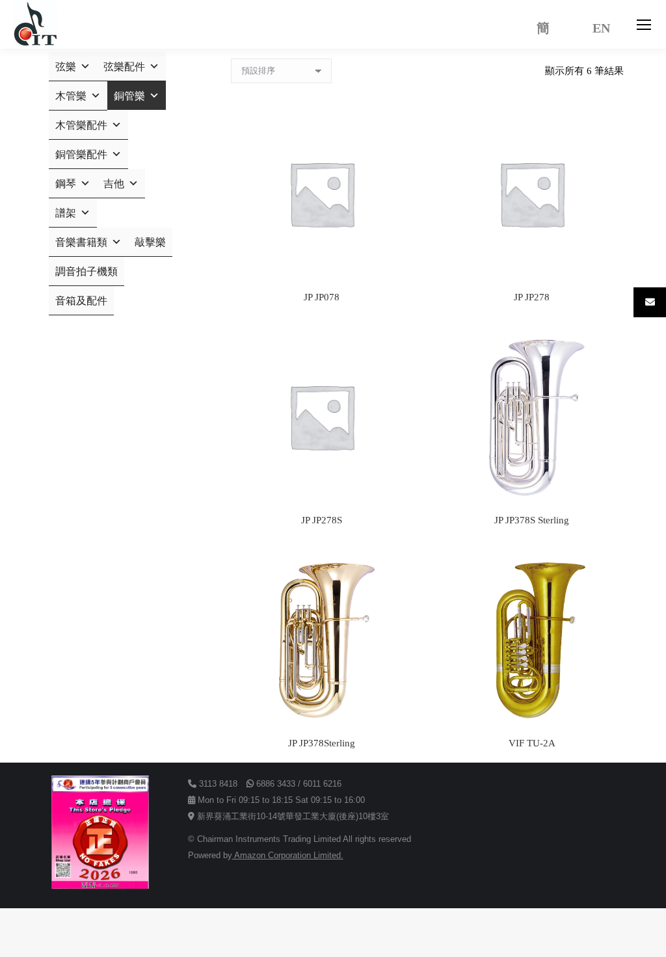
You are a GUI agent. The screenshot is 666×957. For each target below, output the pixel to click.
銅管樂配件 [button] (81, 154)
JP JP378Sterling (321, 743)
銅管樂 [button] (129, 95)
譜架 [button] (65, 212)
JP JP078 (322, 297)
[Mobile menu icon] (644, 25)
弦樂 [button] (65, 66)
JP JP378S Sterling (531, 520)
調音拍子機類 (86, 271)
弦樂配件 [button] (124, 66)
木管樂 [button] (71, 95)
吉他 (113, 183)
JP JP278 (532, 297)
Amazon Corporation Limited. (287, 855)
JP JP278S (321, 520)
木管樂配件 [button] (81, 125)
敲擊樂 (150, 242)
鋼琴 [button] (65, 183)
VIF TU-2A (532, 743)
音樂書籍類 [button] (81, 242)
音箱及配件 (81, 300)
